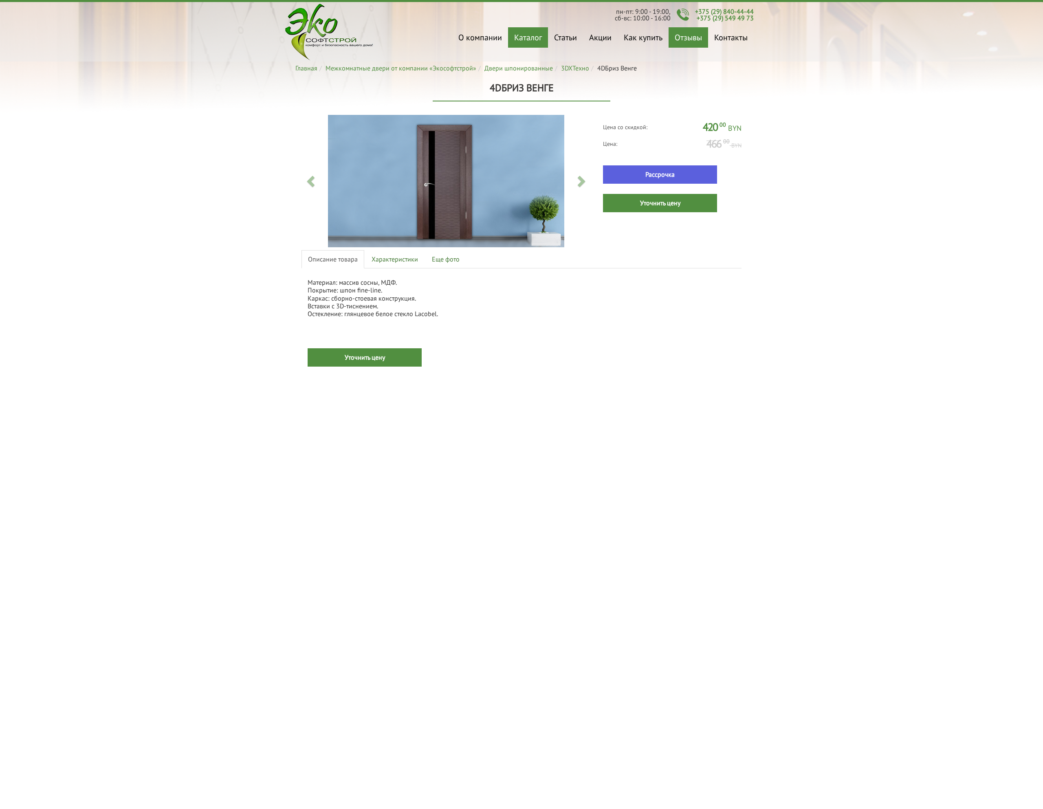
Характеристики (395, 259)
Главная (306, 68)
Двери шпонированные (518, 68)
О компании (480, 37)
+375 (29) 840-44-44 (724, 11)
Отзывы (688, 37)
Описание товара (333, 259)
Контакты (731, 37)
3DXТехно (575, 68)
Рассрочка (660, 174)
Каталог (528, 37)
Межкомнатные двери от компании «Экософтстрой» (401, 68)
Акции (600, 37)
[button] (311, 181)
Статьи (565, 37)
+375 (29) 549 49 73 (725, 18)
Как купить (643, 37)
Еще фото (446, 259)
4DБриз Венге (329, 32)
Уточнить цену (660, 203)
